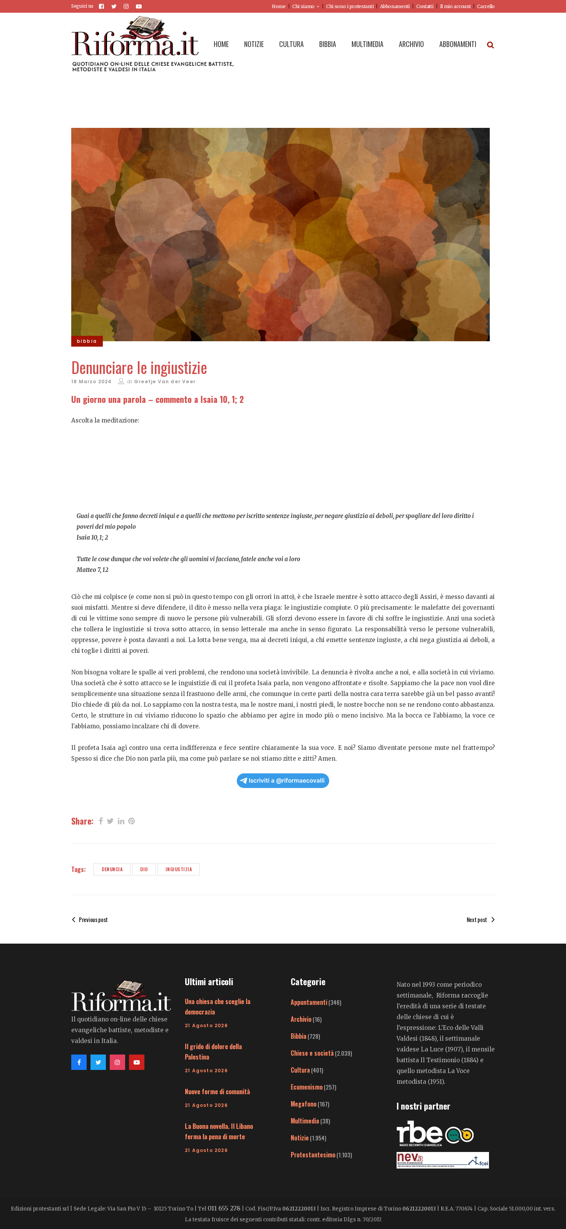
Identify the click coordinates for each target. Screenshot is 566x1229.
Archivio (301, 1019)
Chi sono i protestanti (349, 6)
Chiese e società (312, 1053)
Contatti (425, 6)
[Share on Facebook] (101, 820)
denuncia (112, 869)
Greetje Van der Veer (165, 381)
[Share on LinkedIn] (121, 820)
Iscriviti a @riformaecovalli (287, 780)
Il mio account (455, 6)
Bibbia (298, 1036)
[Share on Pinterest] (131, 820)
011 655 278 (224, 1208)
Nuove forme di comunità (217, 1091)
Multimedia (305, 1120)
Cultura (300, 1070)
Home (279, 6)
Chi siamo (303, 6)
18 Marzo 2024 (91, 381)
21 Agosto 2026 (206, 1025)
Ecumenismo (307, 1087)
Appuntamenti (309, 1002)
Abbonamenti (395, 6)
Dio (144, 869)
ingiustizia (179, 869)
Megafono (303, 1103)
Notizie (300, 1137)
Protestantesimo (313, 1154)
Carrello (486, 6)
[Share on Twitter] (110, 820)
